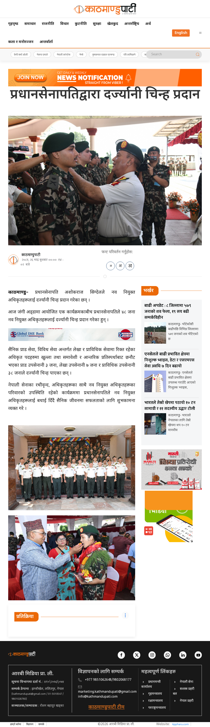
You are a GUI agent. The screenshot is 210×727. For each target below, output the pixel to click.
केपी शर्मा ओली (21, 54)
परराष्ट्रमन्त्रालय (157, 708)
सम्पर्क (41, 724)
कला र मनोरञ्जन (20, 42)
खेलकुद (112, 24)
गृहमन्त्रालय (155, 694)
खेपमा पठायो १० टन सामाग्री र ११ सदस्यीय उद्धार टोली (169, 405)
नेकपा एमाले (42, 54)
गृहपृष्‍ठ (13, 24)
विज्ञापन (29, 724)
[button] (200, 33)
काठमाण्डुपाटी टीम (106, 707)
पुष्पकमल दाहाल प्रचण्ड (103, 54)
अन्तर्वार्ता (46, 42)
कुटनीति (81, 24)
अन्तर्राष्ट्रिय (131, 24)
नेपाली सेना (186, 682)
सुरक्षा (97, 24)
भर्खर (148, 291)
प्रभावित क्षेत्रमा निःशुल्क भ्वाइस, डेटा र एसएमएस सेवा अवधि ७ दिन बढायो (169, 360)
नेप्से (81, 54)
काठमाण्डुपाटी (31, 255)
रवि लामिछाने (129, 54)
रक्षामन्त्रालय (155, 701)
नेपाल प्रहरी (186, 701)
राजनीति (48, 24)
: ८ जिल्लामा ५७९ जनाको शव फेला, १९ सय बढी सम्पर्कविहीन (167, 311)
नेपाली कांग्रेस (63, 54)
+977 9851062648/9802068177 (108, 680)
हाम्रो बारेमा (15, 724)
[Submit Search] (198, 54)
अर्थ (148, 24)
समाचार (30, 24)
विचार (64, 24)
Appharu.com (180, 724)
